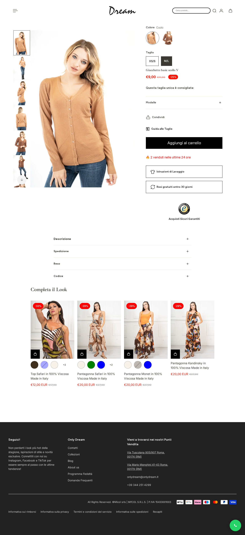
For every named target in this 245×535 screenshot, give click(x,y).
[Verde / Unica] (91, 365)
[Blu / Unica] (44, 365)
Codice (58, 276)
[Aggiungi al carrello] (175, 354)
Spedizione (61, 251)
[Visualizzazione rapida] (35, 354)
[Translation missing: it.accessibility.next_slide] (21, 179)
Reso (57, 263)
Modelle (151, 102)
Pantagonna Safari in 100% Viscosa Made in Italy (96, 376)
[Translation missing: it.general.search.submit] (214, 10)
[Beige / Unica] (54, 365)
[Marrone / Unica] (34, 365)
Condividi (158, 117)
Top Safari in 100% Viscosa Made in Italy (50, 376)
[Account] (221, 10)
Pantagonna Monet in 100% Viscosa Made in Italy (143, 376)
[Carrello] (230, 10)
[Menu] (14, 10)
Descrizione (62, 239)
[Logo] (122, 10)
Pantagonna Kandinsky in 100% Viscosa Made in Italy (190, 365)
